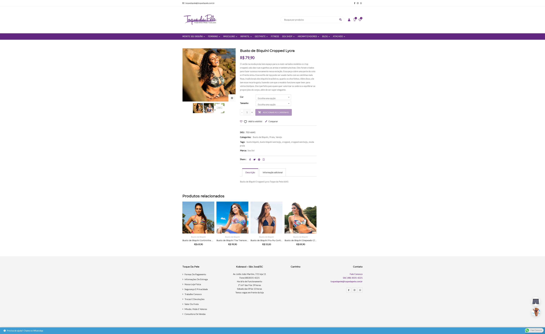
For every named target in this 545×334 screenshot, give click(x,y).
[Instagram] (354, 290)
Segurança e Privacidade (196, 289)
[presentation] (184, 227)
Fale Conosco (356, 274)
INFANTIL (245, 36)
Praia (271, 137)
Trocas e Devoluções (195, 299)
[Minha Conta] (349, 20)
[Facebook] (348, 290)
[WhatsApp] (360, 290)
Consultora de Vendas (195, 314)
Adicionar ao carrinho (276, 112)
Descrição (250, 172)
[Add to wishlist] (208, 217)
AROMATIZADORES (307, 36)
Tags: (242, 142)
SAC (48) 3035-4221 (353, 277)
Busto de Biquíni (260, 137)
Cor (242, 97)
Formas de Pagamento (195, 274)
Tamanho (244, 103)
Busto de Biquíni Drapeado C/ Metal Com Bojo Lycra (300, 240)
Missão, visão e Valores (196, 309)
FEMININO (213, 36)
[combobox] (273, 97)
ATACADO (338, 36)
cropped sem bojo (299, 142)
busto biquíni (253, 142)
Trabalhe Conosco (193, 294)
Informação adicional (273, 172)
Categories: (245, 137)
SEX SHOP (287, 36)
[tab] (250, 172)
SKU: (242, 132)
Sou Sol (251, 150)
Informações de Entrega (196, 279)
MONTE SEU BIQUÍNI (192, 36)
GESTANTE (260, 36)
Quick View (208, 225)
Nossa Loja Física (193, 284)
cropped (286, 142)
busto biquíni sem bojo (270, 142)
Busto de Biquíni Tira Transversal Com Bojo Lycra (232, 240)
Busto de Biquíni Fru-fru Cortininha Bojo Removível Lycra (266, 240)
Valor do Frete (192, 304)
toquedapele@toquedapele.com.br (200, 3)
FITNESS (275, 36)
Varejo (279, 137)
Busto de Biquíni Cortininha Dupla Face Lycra (198, 240)
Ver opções (208, 210)
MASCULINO (229, 36)
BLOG (325, 36)
